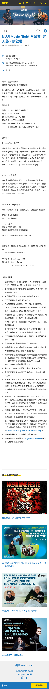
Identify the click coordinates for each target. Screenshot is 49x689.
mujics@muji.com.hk (33, 438)
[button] (45, 30)
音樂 (5, 31)
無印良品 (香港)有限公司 (14, 45)
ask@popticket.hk (24, 674)
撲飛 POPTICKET (24, 665)
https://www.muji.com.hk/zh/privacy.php (23, 430)
